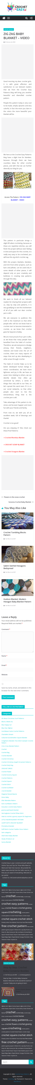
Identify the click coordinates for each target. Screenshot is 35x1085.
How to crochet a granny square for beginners (17, 816)
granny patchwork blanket (10, 810)
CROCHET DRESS (7, 768)
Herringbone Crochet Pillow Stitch (13, 813)
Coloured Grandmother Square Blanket (14, 738)
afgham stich (5, 890)
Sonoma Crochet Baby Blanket (20, 502)
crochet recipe (26, 915)
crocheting (14, 912)
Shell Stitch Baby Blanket (10, 836)
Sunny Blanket (6, 842)
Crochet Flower (6, 772)
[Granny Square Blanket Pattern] (8, 992)
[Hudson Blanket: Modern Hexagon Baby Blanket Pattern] (17, 580)
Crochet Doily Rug (7, 765)
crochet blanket (18, 900)
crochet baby (20, 896)
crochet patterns (6, 915)
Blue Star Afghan (7, 728)
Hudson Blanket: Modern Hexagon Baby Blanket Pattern (17, 600)
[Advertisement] (17, 61)
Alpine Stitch (12, 892)
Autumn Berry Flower (21, 892)
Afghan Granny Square (14, 890)
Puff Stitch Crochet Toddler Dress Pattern (15, 829)
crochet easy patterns (15, 903)
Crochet (4, 749)
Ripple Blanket (15, 937)
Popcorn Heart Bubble (19, 934)
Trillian (8, 939)
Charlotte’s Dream (7, 734)
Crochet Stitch (6, 784)
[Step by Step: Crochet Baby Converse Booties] (17, 952)
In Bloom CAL (17, 929)
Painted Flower (9, 934)
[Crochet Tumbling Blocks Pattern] (17, 514)
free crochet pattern (14, 926)
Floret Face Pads (21, 922)
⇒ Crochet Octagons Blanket (14, 452)
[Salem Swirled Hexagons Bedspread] (17, 547)
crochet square (9, 918)
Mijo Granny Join (11, 932)
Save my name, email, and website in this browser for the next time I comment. (16, 689)
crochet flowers (11, 908)
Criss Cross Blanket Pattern (10, 746)
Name (4, 656)
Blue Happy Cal (6, 725)
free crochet (28, 922)
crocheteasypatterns (25, 975)
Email (4, 665)
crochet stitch (25, 918)
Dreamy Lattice (5, 922)
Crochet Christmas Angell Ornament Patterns (16, 762)
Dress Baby (5, 797)
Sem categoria (6, 832)
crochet (11, 896)
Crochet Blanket (8, 29)
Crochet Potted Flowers (16, 915)
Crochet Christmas (8, 759)
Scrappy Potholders (25, 937)
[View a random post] (31, 18)
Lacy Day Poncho (25, 929)
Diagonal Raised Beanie (9, 794)
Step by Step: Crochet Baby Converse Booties (16, 969)
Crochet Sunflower (8, 788)
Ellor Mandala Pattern (9, 800)
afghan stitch (23, 890)
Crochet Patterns (7, 778)
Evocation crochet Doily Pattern (12, 807)
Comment (6, 629)
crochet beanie (8, 900)
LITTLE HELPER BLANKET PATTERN (13, 820)
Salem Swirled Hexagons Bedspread (15, 567)
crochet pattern (25, 912)
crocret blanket (6, 791)
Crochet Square (7, 781)
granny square (10, 929)
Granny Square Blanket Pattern (23, 990)
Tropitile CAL (14, 939)
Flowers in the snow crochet (14, 497)
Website (4, 675)
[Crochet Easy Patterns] (4, 18)
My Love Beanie (20, 932)
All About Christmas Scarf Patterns (13, 718)
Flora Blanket (13, 922)
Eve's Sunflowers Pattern (10, 804)
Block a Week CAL (7, 722)
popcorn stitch (29, 934)
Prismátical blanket (8, 826)
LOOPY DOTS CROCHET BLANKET (12, 823)
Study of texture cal (8, 839)
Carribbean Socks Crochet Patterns (13, 731)
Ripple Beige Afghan (7, 937)
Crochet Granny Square (9, 775)
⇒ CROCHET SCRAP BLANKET (14, 445)
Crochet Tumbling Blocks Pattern (15, 533)
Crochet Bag (5, 752)
